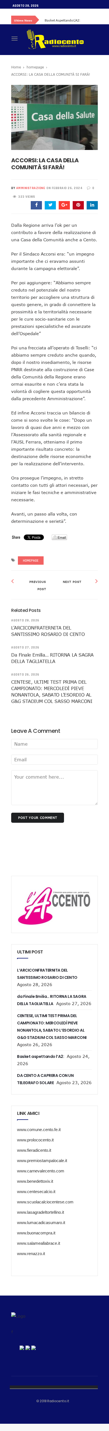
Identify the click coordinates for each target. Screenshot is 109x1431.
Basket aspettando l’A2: (62, 20)
